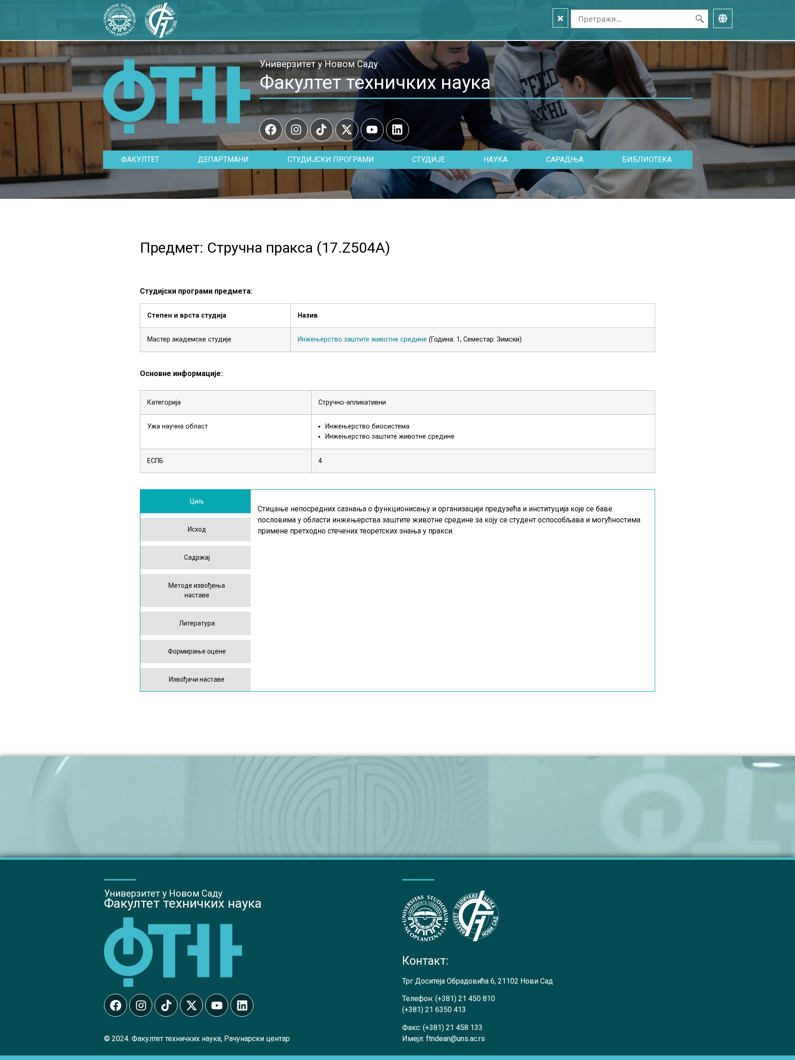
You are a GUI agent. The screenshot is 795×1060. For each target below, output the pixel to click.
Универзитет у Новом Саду (318, 64)
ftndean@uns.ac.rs (455, 1038)
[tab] (195, 501)
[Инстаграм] (296, 129)
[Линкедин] (397, 129)
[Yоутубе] (372, 129)
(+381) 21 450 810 (465, 998)
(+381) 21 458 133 (453, 1027)
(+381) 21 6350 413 (434, 1009)
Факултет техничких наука (375, 82)
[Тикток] (321, 129)
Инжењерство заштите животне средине (362, 339)
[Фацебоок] (270, 129)
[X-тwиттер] (346, 129)
